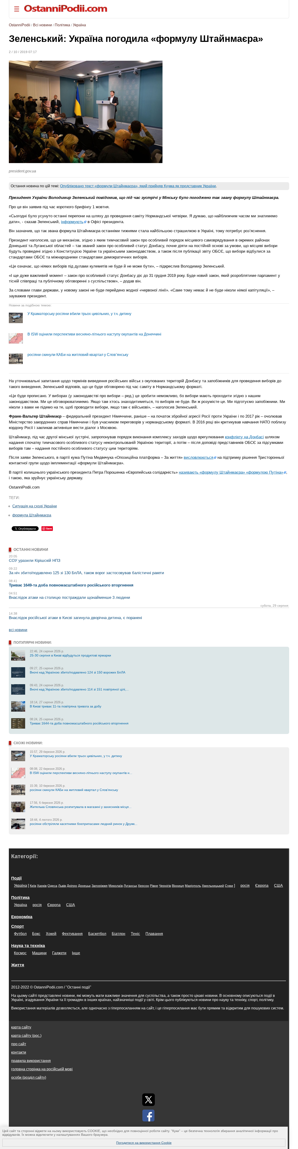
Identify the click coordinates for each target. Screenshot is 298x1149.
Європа (261, 886)
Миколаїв (115, 886)
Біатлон (118, 934)
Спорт (17, 926)
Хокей (51, 934)
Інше (76, 953)
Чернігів (165, 886)
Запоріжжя (99, 886)
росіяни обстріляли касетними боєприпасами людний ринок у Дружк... (83, 824)
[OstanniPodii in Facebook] (148, 1115)
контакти (18, 1052)
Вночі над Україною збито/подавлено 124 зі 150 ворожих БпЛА (77, 672)
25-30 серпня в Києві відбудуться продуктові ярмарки (70, 655)
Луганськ (130, 886)
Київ (33, 886)
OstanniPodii (19, 25)
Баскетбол (97, 934)
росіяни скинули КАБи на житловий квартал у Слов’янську (77, 355)
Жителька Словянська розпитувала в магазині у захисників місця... (81, 807)
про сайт (18, 1044)
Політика (62, 25)
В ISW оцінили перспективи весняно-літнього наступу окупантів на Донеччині (94, 334)
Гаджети (59, 953)
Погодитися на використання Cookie (144, 1143)
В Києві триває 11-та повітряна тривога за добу (65, 706)
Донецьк (84, 886)
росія (245, 886)
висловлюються (198, 457)
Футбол (20, 934)
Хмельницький (213, 886)
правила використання (31, 1061)
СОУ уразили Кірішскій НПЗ (34, 560)
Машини (39, 953)
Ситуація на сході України (34, 506)
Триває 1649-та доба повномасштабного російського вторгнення (71, 585)
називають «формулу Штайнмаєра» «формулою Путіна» (231, 472)
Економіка (21, 917)
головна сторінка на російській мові (42, 1069)
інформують (72, 221)
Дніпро (72, 886)
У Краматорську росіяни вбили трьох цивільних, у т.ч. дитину (79, 314)
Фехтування (72, 934)
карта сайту (21, 1027)
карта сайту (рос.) (26, 1036)
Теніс (135, 934)
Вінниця (178, 886)
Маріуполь (193, 886)
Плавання (154, 934)
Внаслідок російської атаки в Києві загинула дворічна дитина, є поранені (75, 618)
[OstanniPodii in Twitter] (148, 1099)
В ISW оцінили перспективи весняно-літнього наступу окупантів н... (81, 773)
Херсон (143, 886)
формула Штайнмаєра (31, 515)
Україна (79, 25)
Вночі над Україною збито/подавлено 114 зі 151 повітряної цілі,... (79, 689)
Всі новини (42, 25)
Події (16, 878)
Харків (42, 886)
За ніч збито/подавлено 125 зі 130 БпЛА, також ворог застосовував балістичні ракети (86, 573)
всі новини (18, 630)
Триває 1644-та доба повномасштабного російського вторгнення (79, 723)
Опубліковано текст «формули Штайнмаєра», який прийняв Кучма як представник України (138, 186)
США (278, 886)
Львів (62, 886)
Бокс (36, 934)
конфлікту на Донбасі (244, 437)
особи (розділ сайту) (28, 1077)
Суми (229, 886)
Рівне (154, 886)
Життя (17, 965)
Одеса (52, 886)
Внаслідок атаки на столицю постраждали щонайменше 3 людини (69, 597)
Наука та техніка (28, 945)
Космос (20, 953)
